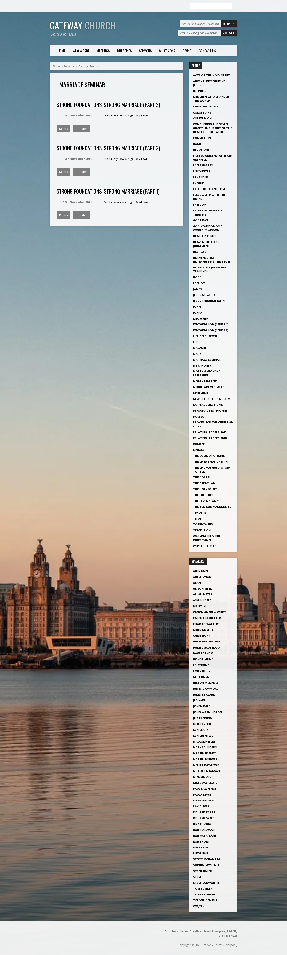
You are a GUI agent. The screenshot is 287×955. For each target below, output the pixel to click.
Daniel (198, 144)
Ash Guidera (202, 600)
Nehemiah (200, 393)
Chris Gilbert (203, 630)
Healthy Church (205, 236)
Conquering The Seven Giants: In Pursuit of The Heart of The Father (212, 128)
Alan (197, 583)
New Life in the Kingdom (211, 399)
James (197, 289)
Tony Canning (204, 894)
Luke (196, 342)
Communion (202, 118)
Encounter (201, 171)
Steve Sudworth (206, 883)
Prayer (198, 416)
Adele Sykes (202, 577)
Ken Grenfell (203, 735)
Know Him (200, 318)
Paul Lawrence (204, 788)
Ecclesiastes (203, 165)
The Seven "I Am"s (206, 501)
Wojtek (198, 906)
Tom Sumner (202, 888)
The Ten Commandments (212, 507)
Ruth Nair (200, 853)
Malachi (199, 348)
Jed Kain (199, 700)
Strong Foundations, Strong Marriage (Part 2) (108, 148)
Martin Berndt (204, 753)
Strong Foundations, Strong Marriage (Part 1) (108, 191)
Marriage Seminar (88, 66)
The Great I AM (204, 483)
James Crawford (205, 688)
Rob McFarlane (205, 836)
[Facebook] (51, 6)
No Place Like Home (208, 405)
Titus (197, 518)
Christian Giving (205, 106)
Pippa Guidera (203, 800)
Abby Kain (200, 571)
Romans (199, 444)
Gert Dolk (201, 677)
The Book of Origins (209, 456)
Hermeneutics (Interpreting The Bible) (211, 259)
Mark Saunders (205, 747)
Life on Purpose (205, 336)
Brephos (199, 91)
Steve (197, 877)
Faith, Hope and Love (209, 189)
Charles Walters (206, 624)
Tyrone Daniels (205, 900)
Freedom (199, 204)
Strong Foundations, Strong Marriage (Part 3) (108, 104)
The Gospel (201, 477)
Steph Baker (202, 871)
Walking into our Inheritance (207, 538)
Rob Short (201, 841)
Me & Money (202, 365)
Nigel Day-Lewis (137, 115)
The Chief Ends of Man (210, 461)
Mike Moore (202, 777)
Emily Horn (201, 671)
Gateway (83, 25)
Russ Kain (200, 847)
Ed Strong (201, 665)
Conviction (202, 138)
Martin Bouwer (205, 759)
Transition (202, 530)
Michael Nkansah (206, 771)
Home (56, 66)
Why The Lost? (204, 546)
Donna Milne (203, 659)
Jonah (198, 312)
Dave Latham (203, 653)
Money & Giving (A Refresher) (206, 373)
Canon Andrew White (209, 612)
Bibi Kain (199, 606)
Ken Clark (200, 730)
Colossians (202, 112)
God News (200, 220)
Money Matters (205, 381)
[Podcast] (56, 6)
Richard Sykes (204, 818)
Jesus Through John (209, 301)
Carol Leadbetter (207, 618)
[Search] (235, 6)
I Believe (199, 283)
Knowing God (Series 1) (210, 324)
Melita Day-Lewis (115, 115)
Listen (83, 129)
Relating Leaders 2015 (210, 432)
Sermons (68, 66)
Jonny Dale (201, 706)
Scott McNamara (206, 859)
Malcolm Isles (204, 741)
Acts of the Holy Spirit (211, 75)
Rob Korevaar (204, 830)
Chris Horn (201, 635)
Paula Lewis (202, 794)
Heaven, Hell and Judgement (206, 244)
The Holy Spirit (205, 489)
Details (63, 129)
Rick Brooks (202, 824)
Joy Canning (202, 718)
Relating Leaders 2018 (210, 438)
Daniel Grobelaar (206, 647)
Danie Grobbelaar (207, 641)
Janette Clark (204, 694)
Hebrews (199, 252)
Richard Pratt (204, 812)
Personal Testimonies (210, 410)
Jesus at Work (204, 295)
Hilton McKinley (206, 683)
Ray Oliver (201, 806)
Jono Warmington (207, 712)
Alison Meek (202, 588)
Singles (199, 450)
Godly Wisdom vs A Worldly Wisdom (208, 228)
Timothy (200, 512)
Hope (197, 277)
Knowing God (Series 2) (210, 330)
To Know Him (203, 524)
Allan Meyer (202, 594)
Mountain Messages (209, 387)
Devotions (201, 150)
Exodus (199, 183)
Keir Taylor (202, 724)
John (197, 306)
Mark (197, 354)
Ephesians (201, 177)
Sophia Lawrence (206, 865)
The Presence (203, 495)
